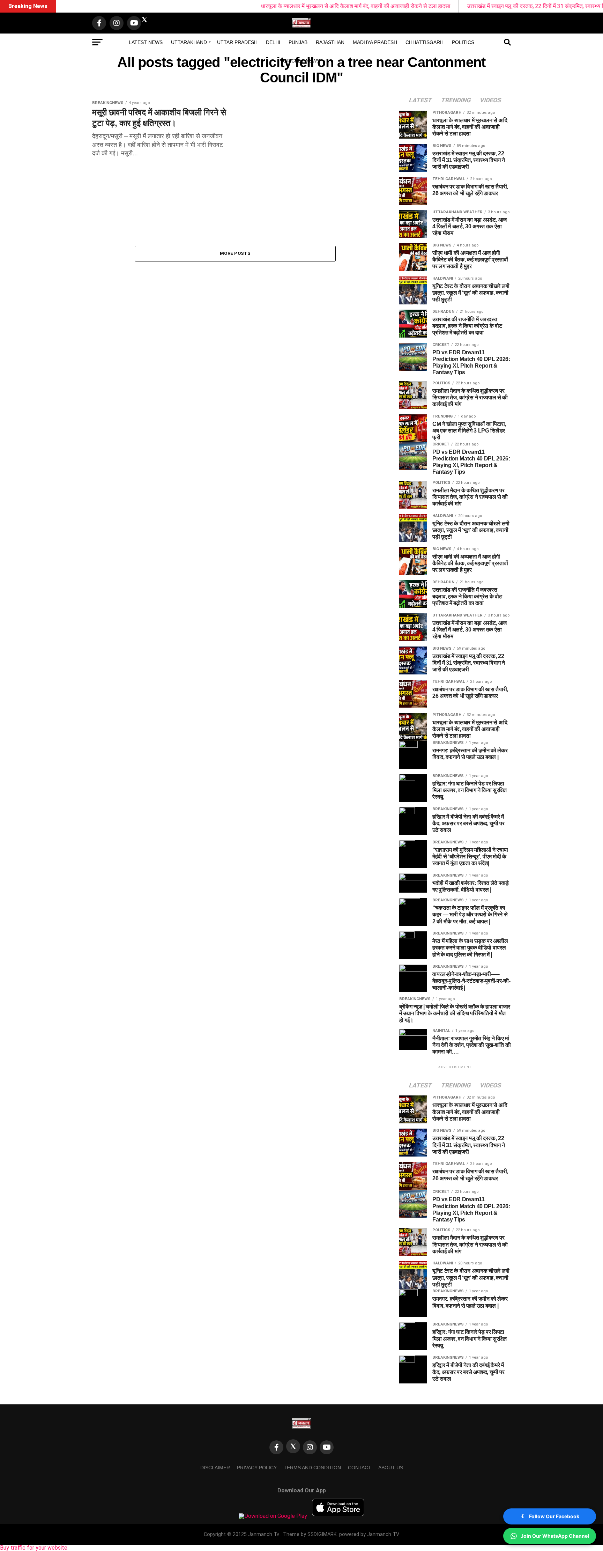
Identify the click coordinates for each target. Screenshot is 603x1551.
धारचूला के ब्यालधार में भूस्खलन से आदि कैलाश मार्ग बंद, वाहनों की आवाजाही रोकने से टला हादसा (308, 6)
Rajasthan (330, 42)
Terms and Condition (312, 1467)
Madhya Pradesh (375, 42)
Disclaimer (215, 1467)
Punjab (298, 42)
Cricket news (301, 61)
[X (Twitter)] (293, 1446)
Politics (463, 42)
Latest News (146, 42)
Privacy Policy (257, 1467)
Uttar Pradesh (237, 42)
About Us (390, 1467)
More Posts (235, 253)
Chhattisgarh (424, 42)
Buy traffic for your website (33, 1547)
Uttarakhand (189, 42)
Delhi (273, 42)
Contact (359, 1467)
